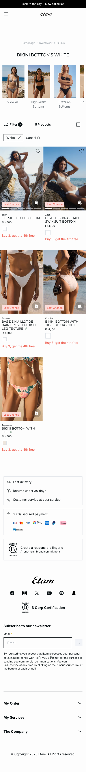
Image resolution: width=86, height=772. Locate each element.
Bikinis (60, 43)
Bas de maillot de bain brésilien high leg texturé (19, 324)
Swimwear (45, 43)
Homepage (28, 43)
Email (8, 633)
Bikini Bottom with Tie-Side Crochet (61, 323)
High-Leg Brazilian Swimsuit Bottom (62, 219)
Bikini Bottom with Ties (18, 430)
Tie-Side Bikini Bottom (21, 218)
